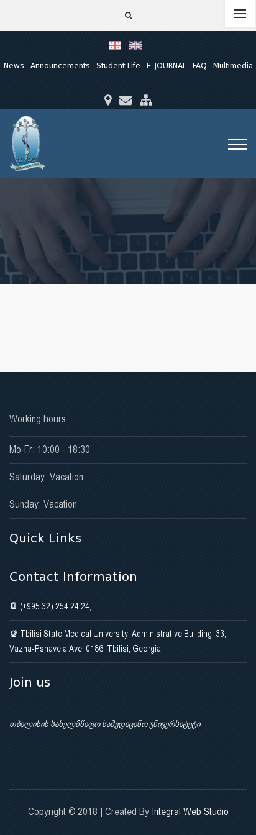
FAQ (200, 65)
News (14, 65)
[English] (138, 44)
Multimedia (233, 65)
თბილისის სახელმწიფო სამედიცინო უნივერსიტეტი (104, 724)
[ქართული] (119, 44)
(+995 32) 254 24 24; (54, 606)
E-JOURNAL (166, 65)
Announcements (60, 65)
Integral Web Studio (190, 812)
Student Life (118, 65)
